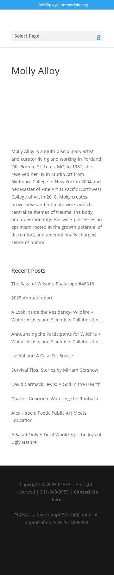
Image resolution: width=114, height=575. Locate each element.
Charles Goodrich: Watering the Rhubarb (54, 399)
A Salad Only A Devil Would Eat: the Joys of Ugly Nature (56, 438)
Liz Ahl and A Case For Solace (42, 356)
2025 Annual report (32, 298)
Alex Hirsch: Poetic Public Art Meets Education (48, 417)
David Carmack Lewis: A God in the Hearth (56, 384)
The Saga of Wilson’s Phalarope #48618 (52, 284)
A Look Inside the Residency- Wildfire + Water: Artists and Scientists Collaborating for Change (56, 316)
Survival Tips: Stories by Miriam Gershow (54, 370)
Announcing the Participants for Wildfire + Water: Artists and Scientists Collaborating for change (56, 338)
